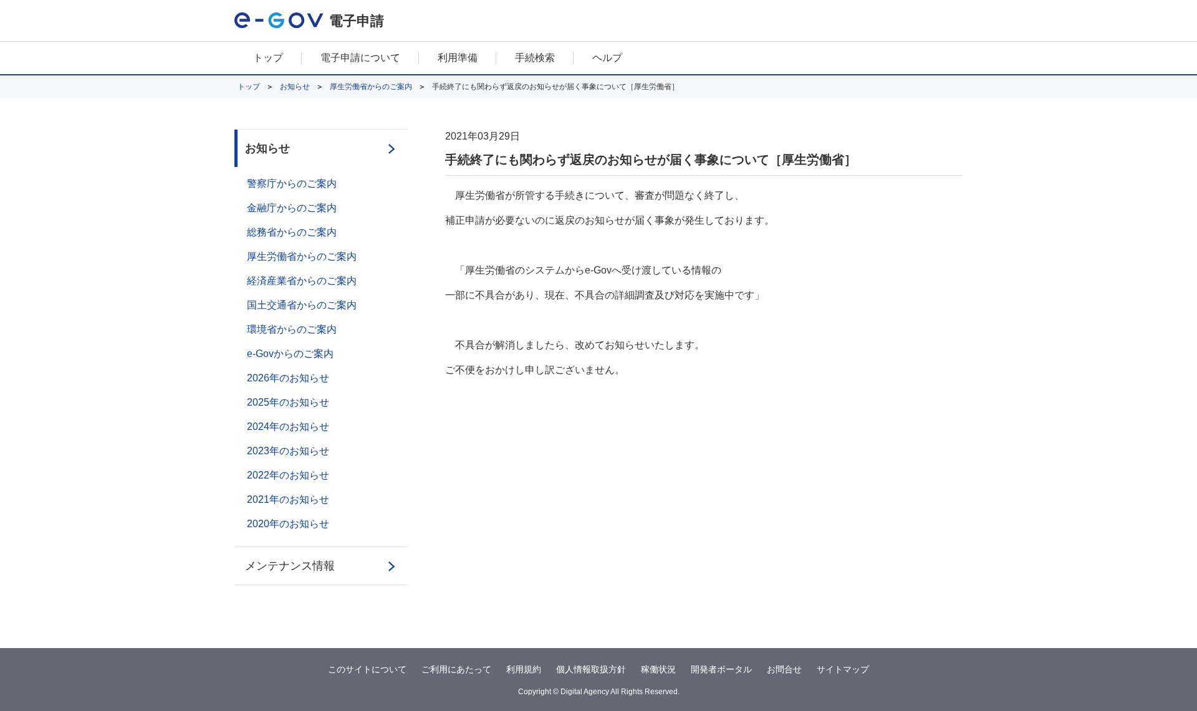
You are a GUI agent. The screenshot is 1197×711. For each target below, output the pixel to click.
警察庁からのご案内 (292, 183)
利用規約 (523, 669)
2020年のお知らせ (288, 523)
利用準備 (458, 57)
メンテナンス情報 (290, 566)
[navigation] (598, 58)
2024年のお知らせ (288, 426)
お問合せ (784, 669)
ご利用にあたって (456, 669)
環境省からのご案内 (292, 329)
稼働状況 (658, 669)
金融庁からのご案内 (292, 208)
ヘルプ (607, 57)
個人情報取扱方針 (591, 669)
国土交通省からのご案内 (302, 305)
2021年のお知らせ (288, 499)
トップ (268, 57)
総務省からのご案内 (292, 232)
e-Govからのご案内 (290, 353)
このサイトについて (367, 669)
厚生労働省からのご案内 (371, 86)
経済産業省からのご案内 (302, 280)
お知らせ (295, 86)
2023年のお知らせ (288, 451)
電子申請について (360, 57)
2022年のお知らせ (288, 475)
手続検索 (535, 57)
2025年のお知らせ (288, 402)
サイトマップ (843, 669)
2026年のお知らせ (288, 378)
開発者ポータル (721, 669)
